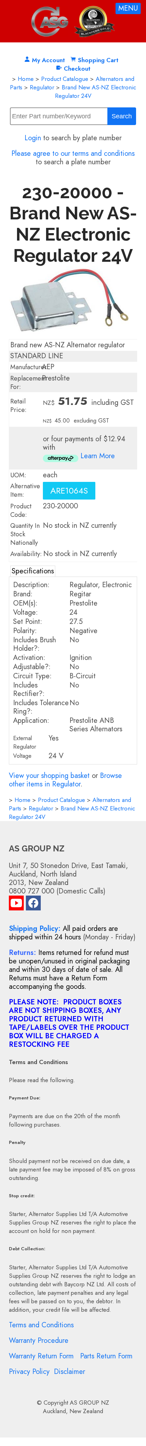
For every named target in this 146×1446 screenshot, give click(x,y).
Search (122, 116)
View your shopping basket (49, 776)
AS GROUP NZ (89, 1402)
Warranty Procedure (38, 1340)
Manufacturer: (29, 367)
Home (26, 79)
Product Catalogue (64, 79)
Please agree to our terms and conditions (73, 153)
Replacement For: (28, 382)
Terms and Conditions (41, 1325)
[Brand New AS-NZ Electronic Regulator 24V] (73, 337)
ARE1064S (69, 490)
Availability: (26, 554)
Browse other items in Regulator (65, 780)
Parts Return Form (106, 1356)
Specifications (33, 571)
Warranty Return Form (41, 1356)
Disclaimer (69, 1372)
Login (32, 138)
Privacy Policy (29, 1372)
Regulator (42, 87)
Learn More (97, 456)
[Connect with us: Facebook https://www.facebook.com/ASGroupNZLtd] (33, 904)
